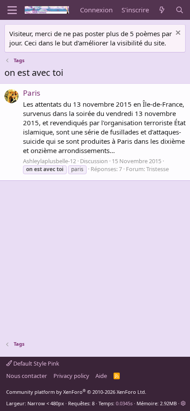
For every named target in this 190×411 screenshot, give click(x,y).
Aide (101, 376)
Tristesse (157, 169)
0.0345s (124, 403)
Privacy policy (71, 376)
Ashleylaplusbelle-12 (49, 161)
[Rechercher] (179, 10)
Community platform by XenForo (76, 392)
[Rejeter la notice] (177, 33)
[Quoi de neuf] (162, 10)
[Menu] (12, 10)
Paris (31, 93)
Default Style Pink (35, 363)
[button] (183, 403)
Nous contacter (26, 376)
